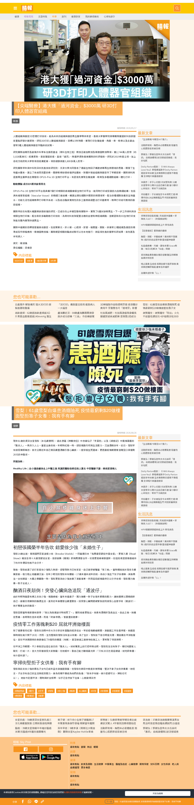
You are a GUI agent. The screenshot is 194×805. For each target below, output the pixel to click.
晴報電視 (28, 16)
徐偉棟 (105, 690)
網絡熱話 (20, 690)
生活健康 (98, 764)
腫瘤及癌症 (121, 764)
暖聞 (95, 747)
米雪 (94, 690)
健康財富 (75, 16)
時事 (54, 16)
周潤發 (19, 695)
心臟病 (83, 690)
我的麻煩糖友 (92, 16)
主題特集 (42, 16)
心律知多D (109, 16)
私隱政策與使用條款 (73, 792)
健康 (17, 16)
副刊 (64, 16)
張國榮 (128, 690)
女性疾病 (165, 764)
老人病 (175, 764)
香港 (30, 260)
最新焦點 (74, 747)
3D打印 (19, 260)
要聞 (83, 747)
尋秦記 (31, 695)
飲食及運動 (86, 764)
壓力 (32, 690)
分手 (41, 690)
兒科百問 (154, 764)
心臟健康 (133, 764)
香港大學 (42, 260)
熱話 (89, 747)
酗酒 (72, 690)
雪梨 (51, 690)
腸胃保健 (144, 764)
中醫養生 (109, 764)
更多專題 (85, 767)
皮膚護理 (74, 767)
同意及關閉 (158, 793)
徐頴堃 (116, 690)
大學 (54, 260)
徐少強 (62, 690)
